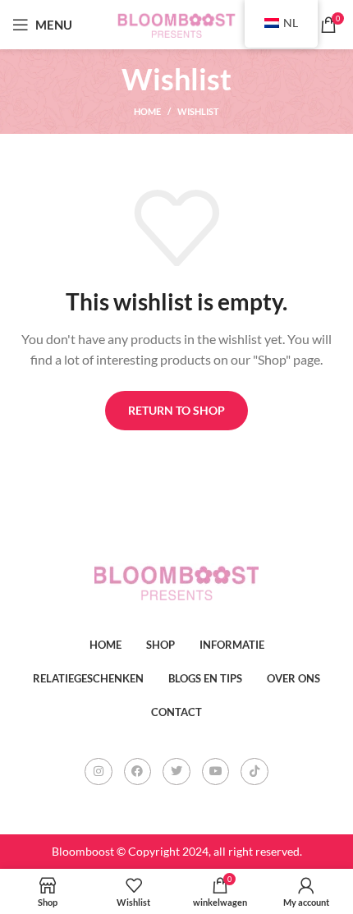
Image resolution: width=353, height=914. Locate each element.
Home (147, 111)
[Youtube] (216, 772)
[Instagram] (98, 772)
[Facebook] (138, 772)
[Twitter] (176, 772)
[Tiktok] (254, 772)
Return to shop (176, 410)
